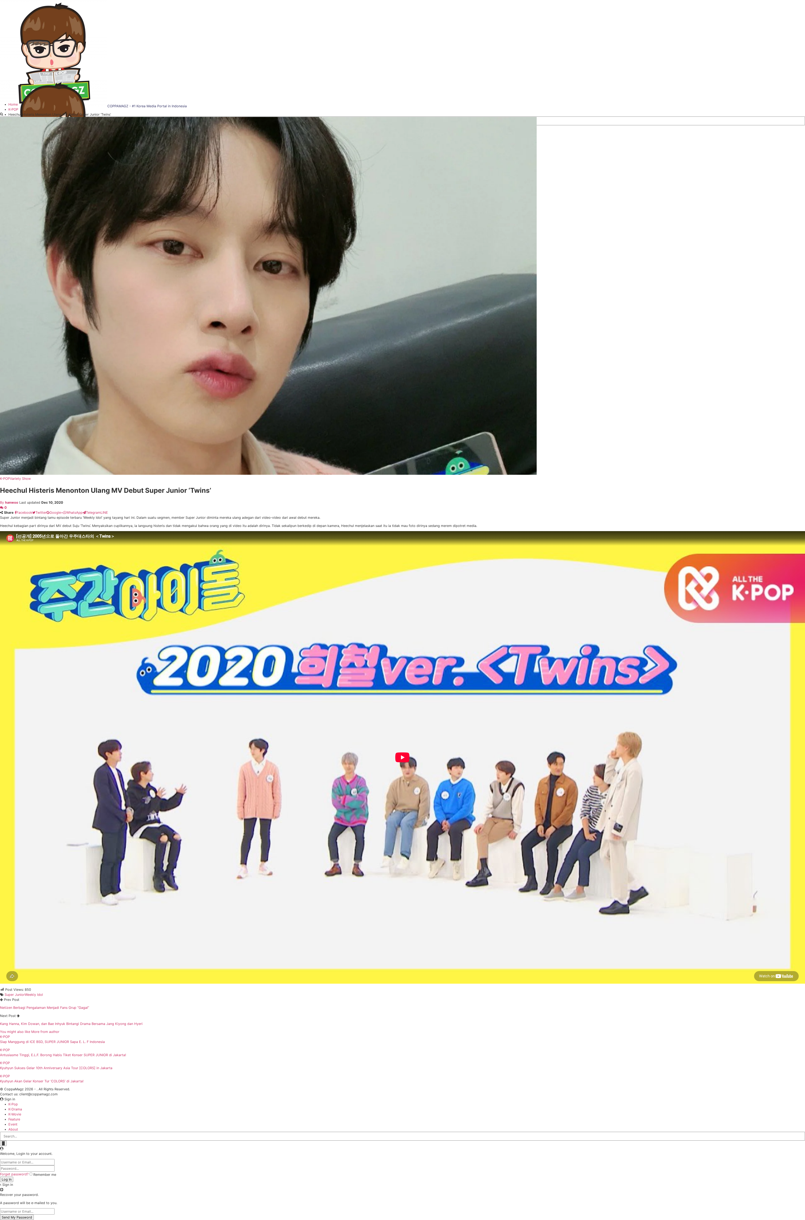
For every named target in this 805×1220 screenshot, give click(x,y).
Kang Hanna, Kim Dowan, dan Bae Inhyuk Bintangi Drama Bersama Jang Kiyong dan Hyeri (71, 1024)
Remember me (44, 1174)
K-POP (5, 478)
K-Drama (15, 1109)
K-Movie (14, 1114)
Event (12, 1124)
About (13, 1129)
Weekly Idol (34, 994)
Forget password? (14, 1174)
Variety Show (20, 478)
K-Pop (13, 1104)
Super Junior (15, 994)
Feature (14, 1119)
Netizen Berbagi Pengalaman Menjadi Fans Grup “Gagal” (44, 1007)
